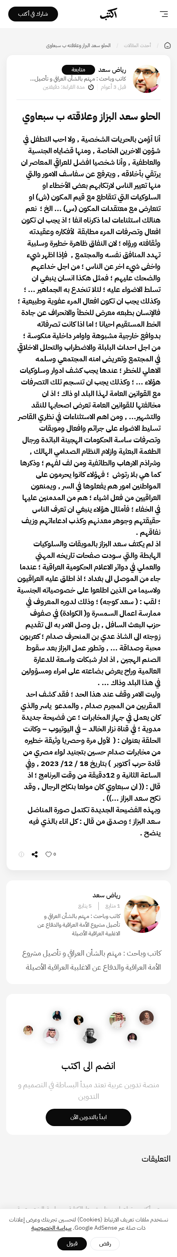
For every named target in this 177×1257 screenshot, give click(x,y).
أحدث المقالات (137, 45)
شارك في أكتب (33, 13)
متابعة (78, 69)
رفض (105, 1243)
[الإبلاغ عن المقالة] (21, 854)
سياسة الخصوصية (51, 1228)
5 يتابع (85, 906)
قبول (72, 1243)
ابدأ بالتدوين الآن (88, 1117)
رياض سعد (112, 70)
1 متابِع (112, 906)
